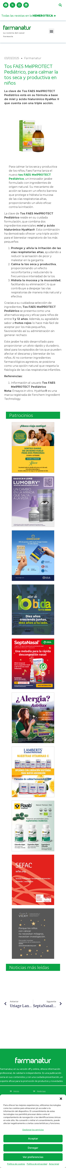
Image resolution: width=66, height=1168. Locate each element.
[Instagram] (19, 5)
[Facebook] (5, 5)
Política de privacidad (37, 1164)
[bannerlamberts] (33, 447)
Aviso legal (54, 1164)
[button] (61, 1098)
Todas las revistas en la (28, 15)
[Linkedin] (26, 5)
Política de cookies (16, 1164)
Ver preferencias (33, 1157)
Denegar (33, 1147)
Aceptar (33, 1138)
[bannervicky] (33, 933)
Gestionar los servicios (33, 1129)
